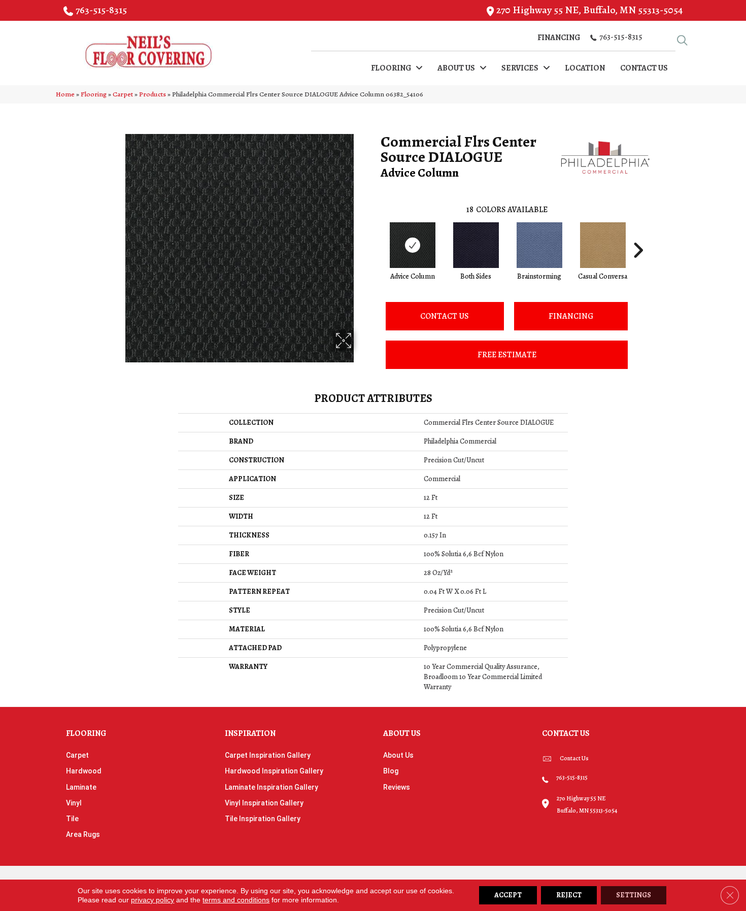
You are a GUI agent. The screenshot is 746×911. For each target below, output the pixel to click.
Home (65, 94)
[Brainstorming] (539, 245)
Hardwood (83, 771)
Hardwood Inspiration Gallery (274, 771)
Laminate (81, 787)
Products (152, 94)
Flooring (94, 94)
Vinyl (74, 803)
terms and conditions (235, 900)
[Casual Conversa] (603, 245)
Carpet (123, 94)
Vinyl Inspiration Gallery (264, 803)
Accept (508, 895)
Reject (569, 895)
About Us (398, 755)
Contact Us (444, 316)
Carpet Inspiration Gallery (268, 755)
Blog (390, 771)
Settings (633, 895)
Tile (72, 819)
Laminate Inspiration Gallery (271, 787)
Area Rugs (83, 834)
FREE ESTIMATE (507, 354)
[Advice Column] (412, 245)
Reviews (396, 787)
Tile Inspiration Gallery (262, 819)
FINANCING (571, 316)
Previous (375, 235)
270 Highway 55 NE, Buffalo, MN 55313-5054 (589, 10)
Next (638, 235)
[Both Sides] (476, 245)
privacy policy (152, 900)
